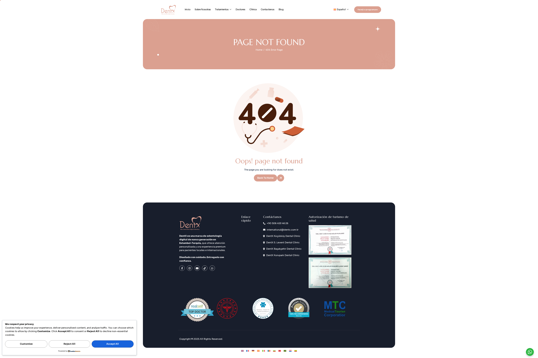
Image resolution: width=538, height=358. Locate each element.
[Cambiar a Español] (258, 351)
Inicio (187, 9)
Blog (281, 9)
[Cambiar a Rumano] (269, 351)
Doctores (240, 9)
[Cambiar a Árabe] (285, 351)
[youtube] (197, 268)
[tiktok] (204, 268)
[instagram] (189, 268)
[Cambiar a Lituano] (295, 351)
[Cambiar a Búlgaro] (274, 351)
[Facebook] (182, 268)
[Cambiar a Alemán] (253, 351)
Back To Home (265, 177)
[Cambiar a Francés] (247, 351)
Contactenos (267, 9)
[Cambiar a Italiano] (263, 351)
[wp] (212, 268)
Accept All (112, 343)
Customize (26, 343)
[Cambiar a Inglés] (242, 351)
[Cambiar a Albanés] (279, 351)
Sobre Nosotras (203, 9)
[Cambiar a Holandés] (290, 351)
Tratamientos (222, 9)
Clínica (253, 9)
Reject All (69, 343)
